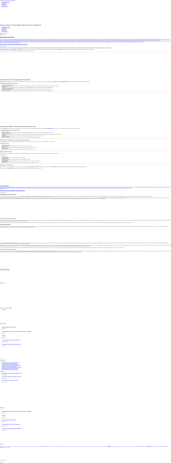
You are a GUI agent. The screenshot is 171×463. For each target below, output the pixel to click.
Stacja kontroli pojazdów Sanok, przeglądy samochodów (10, 369)
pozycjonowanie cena (91, 446)
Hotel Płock (3, 335)
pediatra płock (83, 446)
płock (109, 446)
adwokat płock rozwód (5, 446)
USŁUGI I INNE (2, 188)
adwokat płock (1, 446)
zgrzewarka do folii (6, 447)
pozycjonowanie (86, 446)
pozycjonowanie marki (100, 446)
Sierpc (112, 446)
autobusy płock (13, 446)
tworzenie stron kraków (11, 42)
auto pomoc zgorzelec (28, 446)
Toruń (141, 446)
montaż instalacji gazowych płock (74, 446)
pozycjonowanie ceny (95, 446)
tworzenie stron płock (17, 42)
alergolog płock (9, 446)
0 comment (6, 185)
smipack (114, 446)
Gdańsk (45, 446)
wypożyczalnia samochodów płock (163, 446)
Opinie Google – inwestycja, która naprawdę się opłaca (9, 363)
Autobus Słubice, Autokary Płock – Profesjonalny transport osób (11, 376)
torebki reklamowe (138, 446)
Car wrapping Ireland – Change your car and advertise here (11, 424)
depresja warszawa (37, 446)
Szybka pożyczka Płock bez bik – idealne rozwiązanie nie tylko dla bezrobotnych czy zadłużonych (16, 331)
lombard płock (62, 446)
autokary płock (16, 446)
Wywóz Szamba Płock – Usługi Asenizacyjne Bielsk (9, 366)
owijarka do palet (80, 446)
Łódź (9, 447)
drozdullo (4, 46)
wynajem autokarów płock (156, 446)
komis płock (54, 446)
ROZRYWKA (4, 30)
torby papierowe (128, 446)
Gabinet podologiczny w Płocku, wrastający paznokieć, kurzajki (11, 362)
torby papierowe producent (133, 446)
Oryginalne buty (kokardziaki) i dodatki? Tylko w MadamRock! (11, 428)
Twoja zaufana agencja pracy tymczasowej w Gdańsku (10, 380)
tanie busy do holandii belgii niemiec (118, 446)
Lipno (59, 446)
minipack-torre (69, 446)
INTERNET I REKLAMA (6, 2)
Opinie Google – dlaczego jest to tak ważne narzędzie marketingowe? (11, 367)
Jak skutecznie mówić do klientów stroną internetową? (12, 190)
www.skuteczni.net (78, 251)
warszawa (149, 446)
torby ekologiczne (124, 446)
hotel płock (47, 446)
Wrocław (152, 446)
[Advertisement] (85, 17)
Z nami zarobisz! (4, 309)
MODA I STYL (4, 3)
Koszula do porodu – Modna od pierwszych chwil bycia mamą (11, 344)
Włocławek (2, 447)
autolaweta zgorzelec (24, 446)
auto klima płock (20, 446)
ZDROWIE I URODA (5, 6)
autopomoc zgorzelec (33, 446)
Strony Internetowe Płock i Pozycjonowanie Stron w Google (13, 44)
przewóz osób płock (105, 446)
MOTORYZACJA (4, 4)
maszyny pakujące (66, 446)
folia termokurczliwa (42, 446)
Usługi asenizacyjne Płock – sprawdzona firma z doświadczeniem (11, 365)
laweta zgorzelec (57, 446)
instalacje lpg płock (51, 446)
